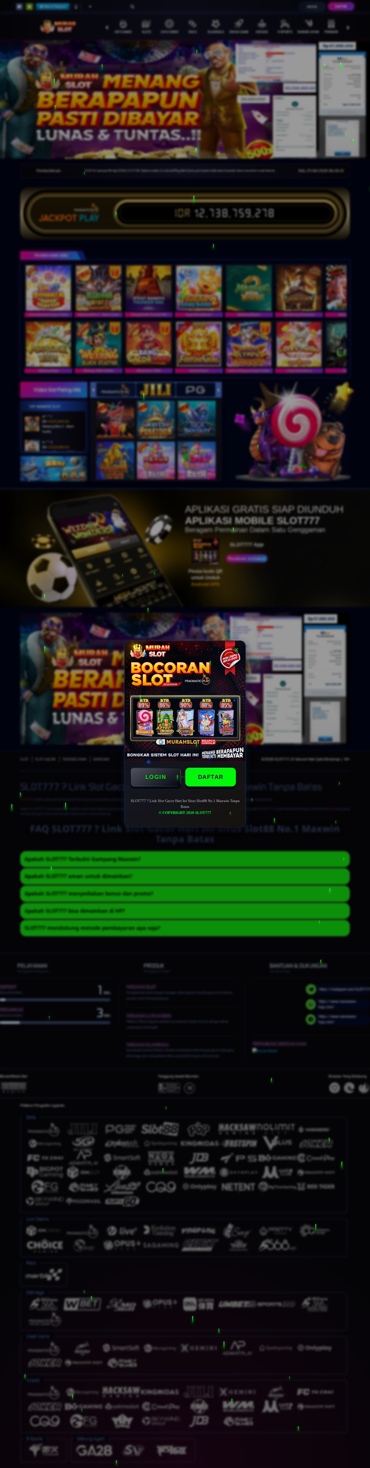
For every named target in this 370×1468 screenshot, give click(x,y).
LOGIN (155, 777)
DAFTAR (210, 777)
